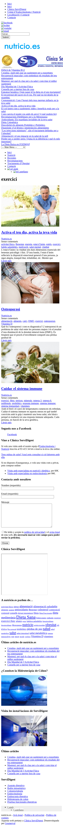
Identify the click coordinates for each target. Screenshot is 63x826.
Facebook (12, 434)
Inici (9, 3)
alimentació (6, 321)
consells (13, 613)
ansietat (11, 610)
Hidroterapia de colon (17, 799)
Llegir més (6, 260)
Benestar (20, 244)
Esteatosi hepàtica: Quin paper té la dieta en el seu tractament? (31, 92)
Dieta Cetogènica (9, 122)
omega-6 (47, 400)
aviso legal (55, 532)
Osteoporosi (10, 309)
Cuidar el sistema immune (21, 389)
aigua (16, 606)
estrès (49, 244)
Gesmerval (10, 823)
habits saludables (9, 247)
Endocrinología (14, 793)
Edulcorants (41, 618)
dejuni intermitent (25, 613)
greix (24, 621)
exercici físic (8, 621)
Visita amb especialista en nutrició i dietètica (28, 470)
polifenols (6, 403)
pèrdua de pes (34, 628)
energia (28, 244)
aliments (17, 321)
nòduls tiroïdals (39, 625)
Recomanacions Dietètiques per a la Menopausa (24, 117)
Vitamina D (6, 324)
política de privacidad (34, 532)
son (12, 636)
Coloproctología (15, 791)
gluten (19, 621)
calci (25, 321)
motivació (23, 247)
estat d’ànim (39, 244)
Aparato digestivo (15, 785)
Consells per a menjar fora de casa (17, 89)
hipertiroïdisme (48, 621)
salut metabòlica (38, 633)
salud (46, 629)
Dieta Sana (26, 617)
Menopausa (17, 625)
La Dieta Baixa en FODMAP (15, 144)
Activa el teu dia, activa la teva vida (18, 106)
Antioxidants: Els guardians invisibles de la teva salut (26, 119)
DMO (31, 321)
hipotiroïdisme (6, 625)
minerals (28, 400)
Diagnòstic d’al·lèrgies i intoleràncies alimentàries (25, 128)
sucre (17, 636)
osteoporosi (49, 321)
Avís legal (18, 815)
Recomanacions (15, 160)
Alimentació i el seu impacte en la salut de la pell (24, 136)
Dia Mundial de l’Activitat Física (17, 86)
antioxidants (21, 609)
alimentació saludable (45, 606)
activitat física (7, 244)
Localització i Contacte (18, 14)
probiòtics (16, 403)
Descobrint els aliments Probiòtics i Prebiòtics (23, 125)
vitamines (25, 406)
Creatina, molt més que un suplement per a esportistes (27, 73)
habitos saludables (34, 621)
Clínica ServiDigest (16, 9)
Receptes (11, 158)
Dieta (36, 613)
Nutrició (11, 155)
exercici (56, 244)
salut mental (35, 247)
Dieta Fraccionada (45, 613)
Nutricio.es (6, 238)
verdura (27, 636)
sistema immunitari (10, 406)
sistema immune (48, 403)
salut (12, 633)
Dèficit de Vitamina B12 (13, 70)
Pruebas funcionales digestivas (22, 802)
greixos (19, 400)
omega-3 (37, 400)
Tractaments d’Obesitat (18, 163)
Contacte (11, 17)
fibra (12, 400)
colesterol (43, 609)
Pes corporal (11, 629)
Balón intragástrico (16, 788)
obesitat (50, 625)
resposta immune (31, 403)
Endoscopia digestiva (17, 796)
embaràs (50, 618)
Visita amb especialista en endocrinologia (27, 473)
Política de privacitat (34, 815)
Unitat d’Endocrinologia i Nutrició (24, 12)
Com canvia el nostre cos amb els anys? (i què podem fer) (29, 114)
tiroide (22, 636)
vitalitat (45, 247)
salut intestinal (23, 633)
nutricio (27, 625)
